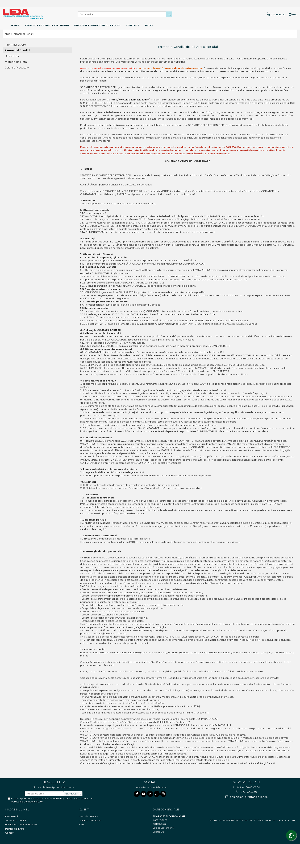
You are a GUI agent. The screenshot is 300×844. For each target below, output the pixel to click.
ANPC (82, 824)
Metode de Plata (16, 61)
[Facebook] (137, 794)
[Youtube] (143, 794)
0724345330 (248, 791)
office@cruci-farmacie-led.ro (248, 796)
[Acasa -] (20, 14)
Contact (9, 832)
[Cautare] (169, 14)
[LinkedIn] (150, 794)
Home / (7, 33)
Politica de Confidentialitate (27, 801)
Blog (149, 25)
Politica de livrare (14, 828)
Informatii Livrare (15, 44)
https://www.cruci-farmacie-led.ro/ (225, 87)
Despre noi (12, 56)
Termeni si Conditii (23, 33)
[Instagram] (163, 794)
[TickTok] (157, 794)
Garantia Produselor (17, 67)
